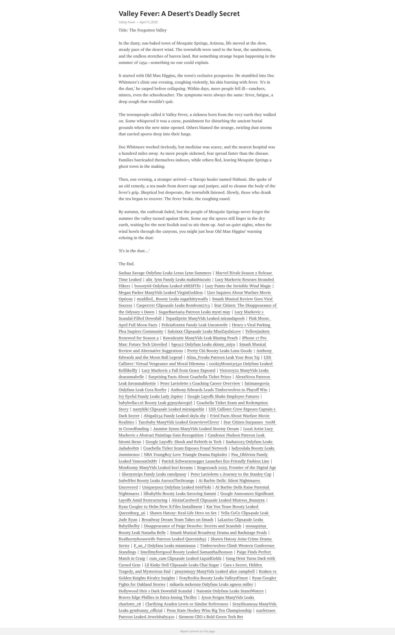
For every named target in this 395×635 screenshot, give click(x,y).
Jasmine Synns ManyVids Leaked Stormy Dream (196, 428)
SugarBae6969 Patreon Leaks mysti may (194, 311)
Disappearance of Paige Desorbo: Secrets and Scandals (192, 525)
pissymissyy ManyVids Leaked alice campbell (215, 571)
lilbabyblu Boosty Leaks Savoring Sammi (180, 493)
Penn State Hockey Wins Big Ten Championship (209, 610)
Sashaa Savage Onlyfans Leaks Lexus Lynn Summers (165, 272)
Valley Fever (127, 22)
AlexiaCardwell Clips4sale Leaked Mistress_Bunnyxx (218, 500)
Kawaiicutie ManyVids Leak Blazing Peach (200, 337)
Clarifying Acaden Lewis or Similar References (186, 603)
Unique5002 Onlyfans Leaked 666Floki (176, 487)
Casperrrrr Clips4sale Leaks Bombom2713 (173, 305)
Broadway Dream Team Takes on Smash (177, 519)
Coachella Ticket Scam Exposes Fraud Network (185, 448)
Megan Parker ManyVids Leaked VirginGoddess (161, 292)
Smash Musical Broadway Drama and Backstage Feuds (218, 532)
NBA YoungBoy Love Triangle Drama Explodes (185, 454)
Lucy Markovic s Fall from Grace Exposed (178, 370)
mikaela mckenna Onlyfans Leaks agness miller (211, 584)
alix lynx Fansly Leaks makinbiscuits (178, 279)
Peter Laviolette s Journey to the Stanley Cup (231, 474)
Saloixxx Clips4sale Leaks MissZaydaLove (204, 331)
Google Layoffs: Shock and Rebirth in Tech (184, 441)
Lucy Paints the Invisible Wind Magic (238, 285)
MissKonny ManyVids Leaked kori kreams (156, 467)
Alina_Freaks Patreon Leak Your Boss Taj (223, 357)
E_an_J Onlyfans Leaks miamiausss (165, 545)
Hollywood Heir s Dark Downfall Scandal (155, 590)
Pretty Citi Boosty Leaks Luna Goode (219, 350)
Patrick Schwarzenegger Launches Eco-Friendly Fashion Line (215, 461)
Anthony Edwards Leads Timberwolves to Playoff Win (219, 389)
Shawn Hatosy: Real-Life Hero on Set (183, 512)
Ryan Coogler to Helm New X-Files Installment (160, 506)
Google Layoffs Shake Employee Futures (223, 396)
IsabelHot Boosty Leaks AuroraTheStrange (156, 480)
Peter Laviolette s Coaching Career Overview (200, 383)
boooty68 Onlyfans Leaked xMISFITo (167, 285)
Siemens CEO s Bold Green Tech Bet (211, 616)
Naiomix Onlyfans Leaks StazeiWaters (230, 590)
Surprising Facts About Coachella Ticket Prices (189, 376)
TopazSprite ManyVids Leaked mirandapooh (205, 318)
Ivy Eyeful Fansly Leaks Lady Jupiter (151, 396)
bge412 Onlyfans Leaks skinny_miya (203, 344)
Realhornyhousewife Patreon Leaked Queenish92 (162, 538)
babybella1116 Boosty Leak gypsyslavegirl (155, 402)
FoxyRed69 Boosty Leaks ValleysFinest (213, 577)
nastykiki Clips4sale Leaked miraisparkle (168, 409)
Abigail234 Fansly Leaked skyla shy (175, 415)
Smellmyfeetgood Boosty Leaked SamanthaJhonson (186, 551)
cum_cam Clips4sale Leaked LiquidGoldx (185, 558)
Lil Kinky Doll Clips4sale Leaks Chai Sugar (182, 564)
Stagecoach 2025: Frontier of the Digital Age (236, 467)
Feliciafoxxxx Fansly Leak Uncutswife (195, 324)
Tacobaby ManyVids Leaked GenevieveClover (178, 422)
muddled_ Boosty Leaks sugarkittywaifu (172, 298)
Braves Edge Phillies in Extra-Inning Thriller (158, 597)
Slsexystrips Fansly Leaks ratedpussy (154, 474)
